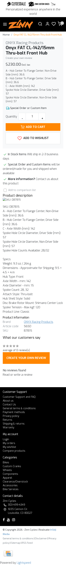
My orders (9, 443)
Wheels (7, 470)
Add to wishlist (36, 138)
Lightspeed (24, 563)
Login (6, 439)
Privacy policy (11, 416)
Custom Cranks (12, 466)
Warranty (8, 427)
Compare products (14, 451)
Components (10, 474)
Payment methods (14, 412)
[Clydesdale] (17, 4)
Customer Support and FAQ (19, 397)
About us (8, 400)
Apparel (7, 478)
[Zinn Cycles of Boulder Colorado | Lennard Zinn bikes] (21, 24)
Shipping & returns (14, 423)
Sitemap (15, 542)
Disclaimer (41, 538)
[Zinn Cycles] (39, 4)
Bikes (6, 462)
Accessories (10, 485)
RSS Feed (27, 542)
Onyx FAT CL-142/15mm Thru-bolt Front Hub (38, 34)
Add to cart (35, 127)
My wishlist (9, 447)
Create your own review (19, 58)
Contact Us (9, 404)
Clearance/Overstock (15, 481)
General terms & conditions (19, 408)
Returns (7, 420)
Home (6, 34)
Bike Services (11, 489)
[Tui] (53, 4)
